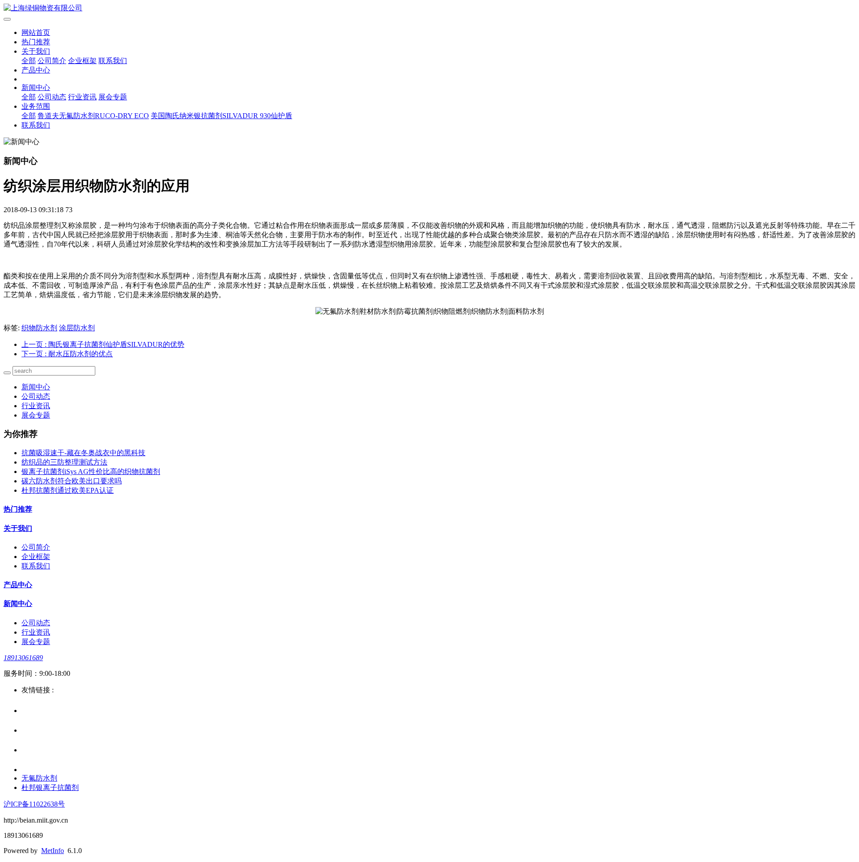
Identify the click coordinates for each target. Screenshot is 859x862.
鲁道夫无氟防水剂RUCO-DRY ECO (93, 115)
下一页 (67, 354)
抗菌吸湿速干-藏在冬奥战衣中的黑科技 (83, 453)
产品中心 (35, 70)
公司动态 (52, 97)
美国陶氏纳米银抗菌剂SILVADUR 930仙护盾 (221, 115)
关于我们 (35, 51)
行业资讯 (82, 97)
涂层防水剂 (77, 328)
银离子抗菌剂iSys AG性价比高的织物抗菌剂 (90, 471)
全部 (28, 60)
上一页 (102, 344)
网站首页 (35, 32)
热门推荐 (35, 42)
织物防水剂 (39, 328)
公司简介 (52, 60)
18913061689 (23, 657)
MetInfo (52, 850)
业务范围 (35, 106)
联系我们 (112, 60)
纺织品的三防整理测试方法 (64, 462)
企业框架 (82, 60)
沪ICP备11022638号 (34, 804)
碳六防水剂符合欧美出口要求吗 (71, 481)
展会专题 (112, 97)
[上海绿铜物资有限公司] (429, 8)
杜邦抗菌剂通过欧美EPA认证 (67, 490)
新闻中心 (35, 87)
